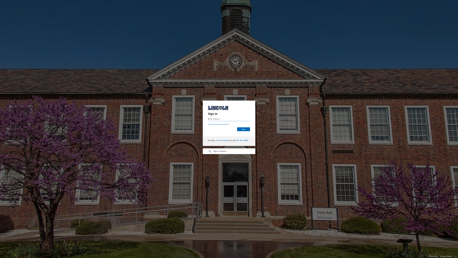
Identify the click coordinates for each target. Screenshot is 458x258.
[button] (229, 151)
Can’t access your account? (218, 124)
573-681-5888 (242, 140)
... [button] (455, 256)
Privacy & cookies (446, 256)
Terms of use (433, 256)
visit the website (223, 140)
